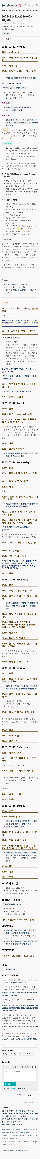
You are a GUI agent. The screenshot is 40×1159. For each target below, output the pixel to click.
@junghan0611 (7, 1129)
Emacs (13, 1142)
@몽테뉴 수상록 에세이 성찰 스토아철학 (18, 1111)
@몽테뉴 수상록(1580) (15, 827)
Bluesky (26, 1129)
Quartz (6, 1144)
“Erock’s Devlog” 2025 (12, 904)
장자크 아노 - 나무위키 (16, 284)
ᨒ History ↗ (22, 23)
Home (3, 10)
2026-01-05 (10, 969)
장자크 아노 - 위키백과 (16, 287)
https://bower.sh (17, 983)
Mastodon (33, 1129)
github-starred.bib (9, 1138)
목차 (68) (9, 39)
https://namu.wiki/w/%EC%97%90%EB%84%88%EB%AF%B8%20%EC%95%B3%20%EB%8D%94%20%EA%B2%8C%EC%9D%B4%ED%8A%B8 (20, 1008)
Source (22, 1132)
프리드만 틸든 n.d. (11, 338)
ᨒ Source (5, 23)
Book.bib (33, 1135)
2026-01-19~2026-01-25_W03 (12, 1124)
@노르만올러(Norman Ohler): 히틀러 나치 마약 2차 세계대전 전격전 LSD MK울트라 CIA (22, 122)
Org (19, 1142)
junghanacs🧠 (11, 5)
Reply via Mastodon (26, 1054)
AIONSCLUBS (14, 1132)
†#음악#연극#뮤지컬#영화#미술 (18, 107)
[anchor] (27, 46)
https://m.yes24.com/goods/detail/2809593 (19, 1039)
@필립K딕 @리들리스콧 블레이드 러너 (21, 78)
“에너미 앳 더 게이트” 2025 (14, 88)
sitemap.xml (16, 1135)
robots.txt (6, 1135)
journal (11, 10)
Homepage (5, 1132)
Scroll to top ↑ (8, 1151)
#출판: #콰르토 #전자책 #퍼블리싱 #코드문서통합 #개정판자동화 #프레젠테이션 (22, 606)
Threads (18, 1129)
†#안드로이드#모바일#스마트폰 (18, 391)
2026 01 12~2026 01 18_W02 (27, 10)
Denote (25, 1142)
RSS (27, 1132)
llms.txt (25, 1135)
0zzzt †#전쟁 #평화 (14, 110)
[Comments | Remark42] (20, 1084)
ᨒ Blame (13, 23)
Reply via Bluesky (9, 1054)
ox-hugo (34, 1142)
